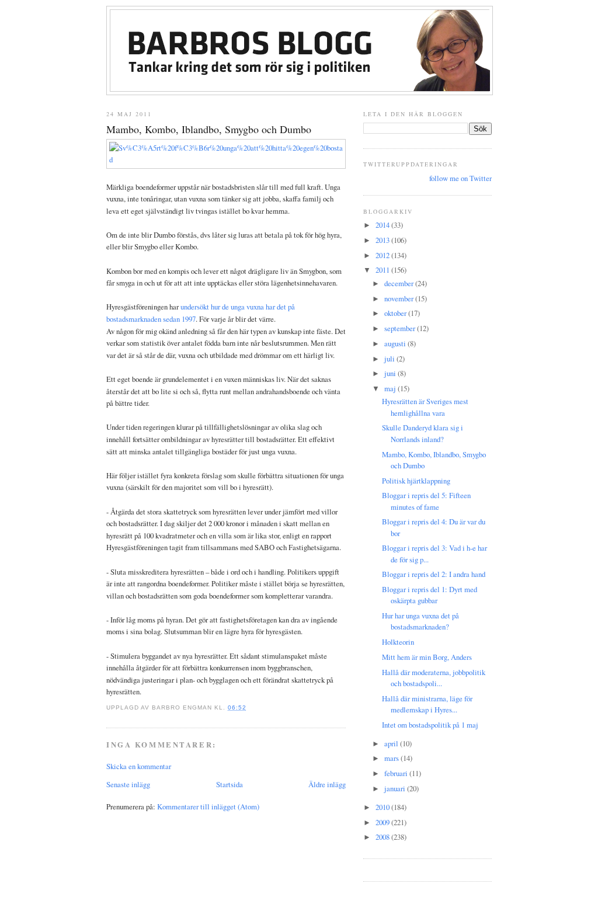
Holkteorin (398, 642)
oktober (396, 313)
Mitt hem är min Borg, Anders (427, 657)
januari (395, 788)
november (399, 298)
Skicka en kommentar (138, 766)
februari (396, 773)
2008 (383, 837)
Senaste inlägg (128, 784)
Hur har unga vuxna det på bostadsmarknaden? (420, 621)
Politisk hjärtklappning (416, 480)
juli (390, 358)
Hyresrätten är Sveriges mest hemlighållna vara (425, 407)
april (392, 743)
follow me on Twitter (460, 178)
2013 (383, 240)
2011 (383, 270)
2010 (383, 807)
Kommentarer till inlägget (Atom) (208, 806)
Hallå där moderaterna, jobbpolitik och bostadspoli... (433, 677)
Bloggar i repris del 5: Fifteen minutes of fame (426, 501)
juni (391, 373)
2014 (383, 225)
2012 (383, 255)
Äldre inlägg (327, 784)
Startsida (229, 784)
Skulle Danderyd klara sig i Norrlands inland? (422, 433)
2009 (383, 822)
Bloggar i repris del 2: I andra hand (433, 574)
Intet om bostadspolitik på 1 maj (430, 724)
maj (391, 388)
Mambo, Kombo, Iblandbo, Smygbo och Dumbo (208, 129)
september (400, 328)
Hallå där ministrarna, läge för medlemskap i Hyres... (427, 704)
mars (392, 758)
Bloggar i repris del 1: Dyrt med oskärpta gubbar (429, 595)
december (399, 283)
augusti (396, 343)
